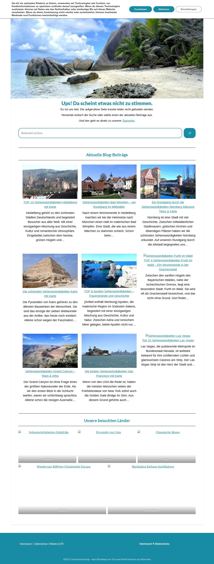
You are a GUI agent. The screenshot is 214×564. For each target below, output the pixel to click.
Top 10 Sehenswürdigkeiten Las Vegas (168, 340)
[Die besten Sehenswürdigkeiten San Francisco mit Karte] (109, 351)
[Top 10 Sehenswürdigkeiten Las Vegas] (168, 336)
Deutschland (152, 509)
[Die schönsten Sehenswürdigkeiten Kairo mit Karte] (50, 271)
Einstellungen (189, 9)
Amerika (107, 458)
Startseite (128, 120)
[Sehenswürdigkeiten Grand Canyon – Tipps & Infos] (50, 351)
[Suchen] (190, 133)
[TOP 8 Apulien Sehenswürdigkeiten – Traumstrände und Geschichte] (109, 271)
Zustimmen (140, 9)
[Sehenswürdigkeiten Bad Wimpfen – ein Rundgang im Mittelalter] (109, 182)
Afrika (47, 458)
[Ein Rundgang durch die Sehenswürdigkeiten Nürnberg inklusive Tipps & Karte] (168, 182)
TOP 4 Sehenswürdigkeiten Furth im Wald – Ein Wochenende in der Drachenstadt (168, 265)
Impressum (26, 543)
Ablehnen (163, 9)
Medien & (55, 543)
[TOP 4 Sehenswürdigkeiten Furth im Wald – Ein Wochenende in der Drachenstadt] (168, 256)
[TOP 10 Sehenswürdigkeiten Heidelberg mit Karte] (50, 182)
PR (62, 543)
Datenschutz (41, 543)
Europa (62, 509)
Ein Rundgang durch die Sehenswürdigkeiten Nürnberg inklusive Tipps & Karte (168, 207)
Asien (167, 458)
